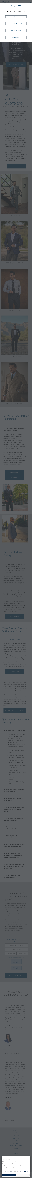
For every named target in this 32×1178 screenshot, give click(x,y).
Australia (16, 30)
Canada (16, 37)
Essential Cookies (9, 1171)
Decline (23, 1175)
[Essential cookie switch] (16, 1171)
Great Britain (16, 24)
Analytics (20, 1171)
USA (16, 17)
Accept (9, 1175)
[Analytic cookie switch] (25, 1171)
